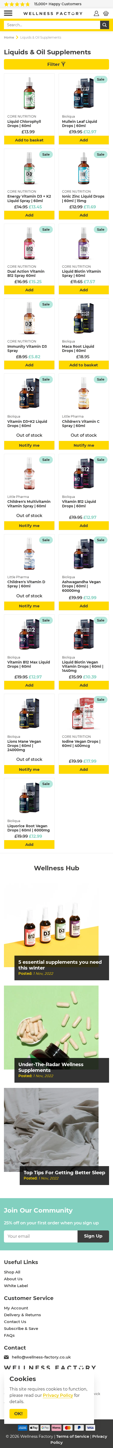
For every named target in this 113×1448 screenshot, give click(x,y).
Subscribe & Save (21, 1328)
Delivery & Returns (22, 1315)
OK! (18, 1413)
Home (9, 37)
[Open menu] (8, 13)
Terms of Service (72, 1436)
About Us (13, 1279)
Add (84, 140)
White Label (16, 1285)
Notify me (29, 445)
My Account (16, 1308)
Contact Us (15, 1321)
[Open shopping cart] (106, 13)
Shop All (12, 1272)
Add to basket (29, 140)
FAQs (9, 1335)
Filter (54, 64)
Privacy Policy (58, 1395)
